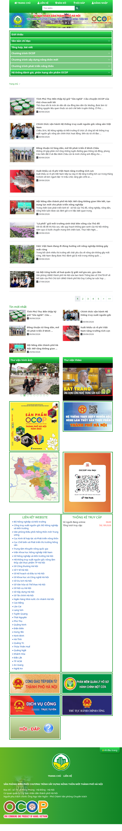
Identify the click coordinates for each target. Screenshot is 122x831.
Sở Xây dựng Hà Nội (24, 591)
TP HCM (18, 661)
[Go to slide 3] (28, 395)
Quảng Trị (19, 643)
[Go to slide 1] (21, 395)
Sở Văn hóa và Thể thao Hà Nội (29, 584)
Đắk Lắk (18, 657)
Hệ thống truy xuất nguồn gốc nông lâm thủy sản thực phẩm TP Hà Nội (34, 561)
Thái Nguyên (20, 617)
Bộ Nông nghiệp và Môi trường (30, 521)
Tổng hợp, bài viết (22, 47)
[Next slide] (108, 391)
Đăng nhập (101, 2)
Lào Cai (17, 606)
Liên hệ (44, 2)
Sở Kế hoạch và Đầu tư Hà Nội (29, 573)
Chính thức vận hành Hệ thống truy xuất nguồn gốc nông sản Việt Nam (73, 125)
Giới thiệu (17, 34)
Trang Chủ (23, 2)
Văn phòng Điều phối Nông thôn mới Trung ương (36, 533)
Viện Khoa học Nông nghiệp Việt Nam (33, 552)
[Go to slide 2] (24, 395)
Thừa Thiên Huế (22, 646)
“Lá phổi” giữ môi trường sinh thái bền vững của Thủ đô (68, 223)
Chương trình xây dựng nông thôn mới (34, 59)
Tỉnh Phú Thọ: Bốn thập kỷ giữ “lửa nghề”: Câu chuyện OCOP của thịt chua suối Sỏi (72, 100)
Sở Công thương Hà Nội (26, 566)
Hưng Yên (19, 632)
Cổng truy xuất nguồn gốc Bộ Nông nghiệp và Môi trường (36, 527)
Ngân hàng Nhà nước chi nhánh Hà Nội (34, 599)
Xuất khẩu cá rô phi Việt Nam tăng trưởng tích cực (65, 170)
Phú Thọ (18, 621)
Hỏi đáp (80, 2)
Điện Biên (19, 628)
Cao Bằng (19, 602)
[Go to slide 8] (44, 395)
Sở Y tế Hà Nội (21, 569)
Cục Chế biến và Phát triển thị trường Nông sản (36, 544)
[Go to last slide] (103, 391)
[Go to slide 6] (37, 395)
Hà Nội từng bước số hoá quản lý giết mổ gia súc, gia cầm (68, 272)
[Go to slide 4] (31, 395)
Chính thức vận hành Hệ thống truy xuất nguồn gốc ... (95, 315)
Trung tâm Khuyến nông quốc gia (31, 548)
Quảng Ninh (20, 624)
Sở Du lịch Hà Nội (23, 580)
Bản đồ (61, 2)
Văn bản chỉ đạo (20, 41)
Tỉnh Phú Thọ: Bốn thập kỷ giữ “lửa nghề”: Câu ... (41, 313)
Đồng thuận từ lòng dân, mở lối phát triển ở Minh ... (43, 329)
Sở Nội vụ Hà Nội (22, 588)
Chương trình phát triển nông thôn (32, 66)
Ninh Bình (19, 635)
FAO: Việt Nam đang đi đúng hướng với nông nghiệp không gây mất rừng (72, 247)
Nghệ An (18, 668)
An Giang (18, 664)
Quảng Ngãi (20, 650)
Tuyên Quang (21, 613)
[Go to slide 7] (41, 395)
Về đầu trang (110, 750)
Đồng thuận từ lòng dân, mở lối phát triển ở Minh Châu (67, 147)
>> (109, 298)
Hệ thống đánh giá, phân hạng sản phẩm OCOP (39, 72)
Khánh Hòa (19, 653)
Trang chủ (13, 83)
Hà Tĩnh (18, 639)
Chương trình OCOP (23, 53)
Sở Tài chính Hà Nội (24, 595)
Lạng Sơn (18, 610)
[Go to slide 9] (47, 395)
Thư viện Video (73, 360)
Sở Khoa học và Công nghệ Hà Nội (31, 577)
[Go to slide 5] (34, 395)
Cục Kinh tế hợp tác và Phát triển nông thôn (36, 538)
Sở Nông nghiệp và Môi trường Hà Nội (33, 556)
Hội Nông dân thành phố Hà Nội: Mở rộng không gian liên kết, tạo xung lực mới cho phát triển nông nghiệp (73, 203)
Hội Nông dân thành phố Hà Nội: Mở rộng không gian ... (42, 347)
